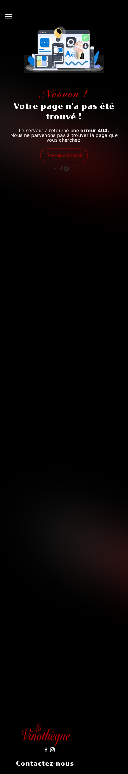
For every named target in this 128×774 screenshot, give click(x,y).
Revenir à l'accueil (64, 155)
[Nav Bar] (8, 17)
